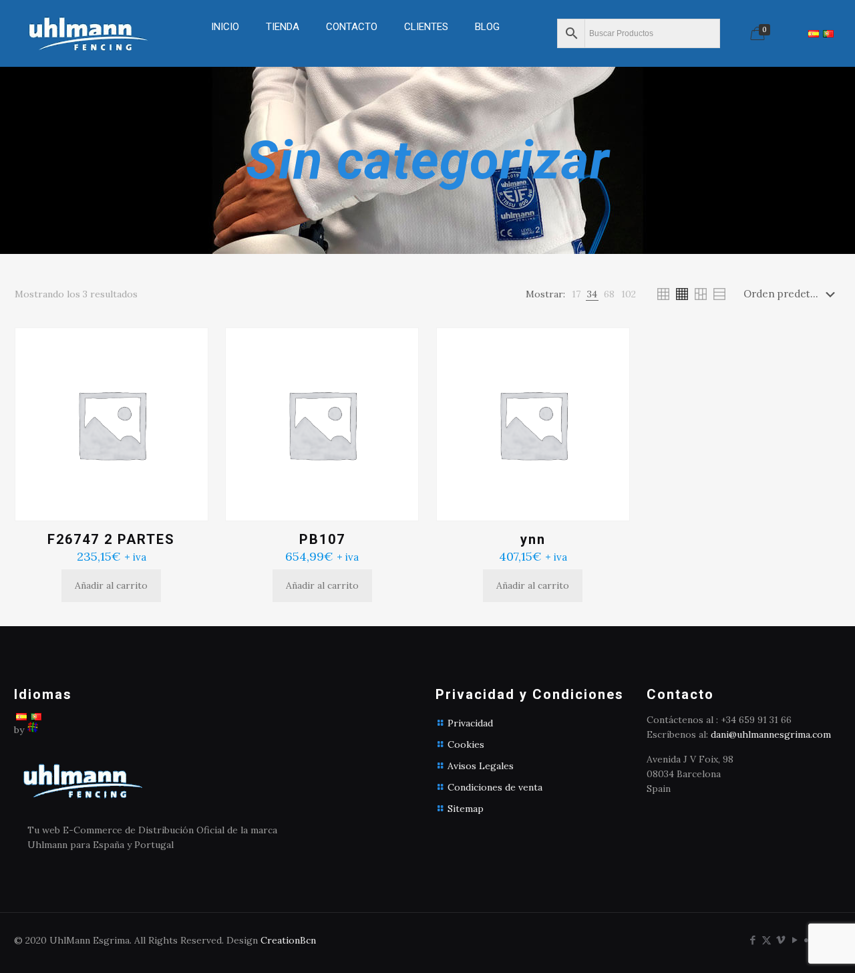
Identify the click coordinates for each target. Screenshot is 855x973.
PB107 (322, 539)
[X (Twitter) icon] (766, 940)
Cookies (466, 744)
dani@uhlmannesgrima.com (771, 734)
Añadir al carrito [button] (111, 585)
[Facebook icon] (752, 940)
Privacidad (470, 723)
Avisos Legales (481, 766)
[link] (282, 60)
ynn (533, 539)
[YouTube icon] (795, 940)
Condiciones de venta (495, 787)
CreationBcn (288, 940)
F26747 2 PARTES (111, 539)
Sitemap (466, 809)
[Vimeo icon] (781, 940)
